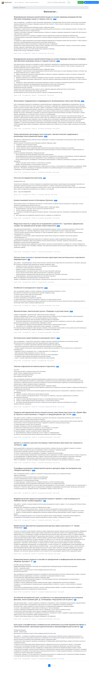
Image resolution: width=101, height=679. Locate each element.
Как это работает (19, 2)
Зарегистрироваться (92, 2)
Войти (81, 2)
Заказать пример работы (32, 2)
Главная (15, 7)
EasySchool (8, 2)
